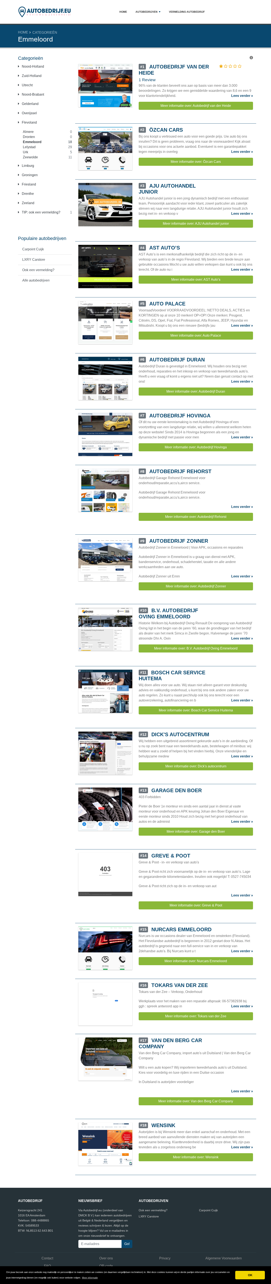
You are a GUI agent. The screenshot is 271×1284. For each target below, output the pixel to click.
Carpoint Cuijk (33, 249)
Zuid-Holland (31, 76)
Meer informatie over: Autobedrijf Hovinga (196, 447)
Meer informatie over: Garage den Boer (196, 831)
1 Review (147, 80)
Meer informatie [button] (90, 1277)
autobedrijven (147, 11)
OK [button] (250, 1275)
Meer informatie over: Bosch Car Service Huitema (196, 710)
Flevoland (29, 122)
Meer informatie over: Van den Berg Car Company (195, 1101)
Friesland (28, 184)
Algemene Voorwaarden (223, 1258)
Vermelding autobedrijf (187, 11)
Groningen (29, 175)
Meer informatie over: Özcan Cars (196, 161)
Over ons (106, 1258)
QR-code (106, 1266)
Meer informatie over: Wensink (195, 1157)
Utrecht (27, 85)
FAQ (47, 1266)
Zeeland (27, 203)
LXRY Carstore (33, 259)
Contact (47, 1258)
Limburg (27, 165)
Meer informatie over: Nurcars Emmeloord (196, 961)
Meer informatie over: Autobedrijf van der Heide (195, 105)
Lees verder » (242, 96)
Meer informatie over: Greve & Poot (196, 905)
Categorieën (44, 32)
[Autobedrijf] (44, 12)
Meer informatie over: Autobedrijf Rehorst (195, 517)
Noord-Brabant (32, 94)
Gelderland (30, 104)
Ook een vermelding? (38, 270)
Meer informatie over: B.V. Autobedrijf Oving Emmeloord (196, 648)
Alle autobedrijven (36, 280)
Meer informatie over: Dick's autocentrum (195, 766)
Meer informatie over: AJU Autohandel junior (196, 223)
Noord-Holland (32, 66)
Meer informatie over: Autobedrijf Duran (195, 391)
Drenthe (27, 193)
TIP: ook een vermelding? (40, 212)
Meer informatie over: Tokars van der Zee (195, 1016)
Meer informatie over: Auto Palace (195, 335)
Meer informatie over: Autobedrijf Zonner (196, 586)
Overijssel (29, 113)
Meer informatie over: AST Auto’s (195, 279)
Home (123, 11)
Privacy (164, 1258)
